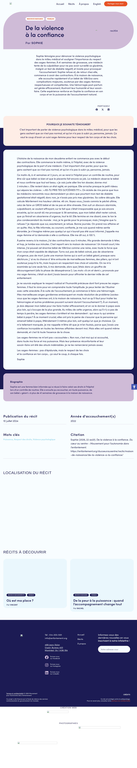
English (97, 3)
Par (12, 604)
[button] (96, 109)
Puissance (8, 439)
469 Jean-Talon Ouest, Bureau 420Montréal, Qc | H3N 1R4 (56, 647)
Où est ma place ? (20, 600)
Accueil (60, 3)
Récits (71, 3)
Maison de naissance (35, 19)
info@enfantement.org (56, 638)
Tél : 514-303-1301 (53, 634)
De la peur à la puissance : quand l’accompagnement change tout (98, 602)
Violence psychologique (44, 439)
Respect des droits (23, 439)
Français (50, 19)
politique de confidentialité (121, 701)
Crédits (126, 694)
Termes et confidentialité (14, 693)
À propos (84, 3)
